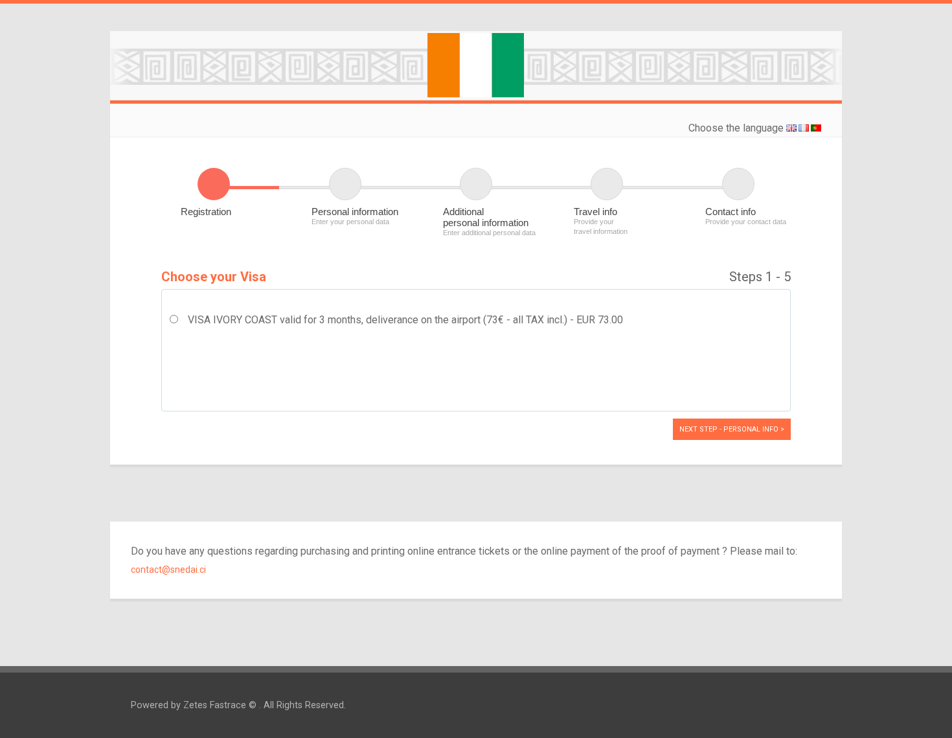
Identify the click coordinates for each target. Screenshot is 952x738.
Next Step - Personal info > (731, 429)
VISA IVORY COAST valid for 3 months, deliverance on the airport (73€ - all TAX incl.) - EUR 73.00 (405, 320)
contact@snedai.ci (168, 569)
